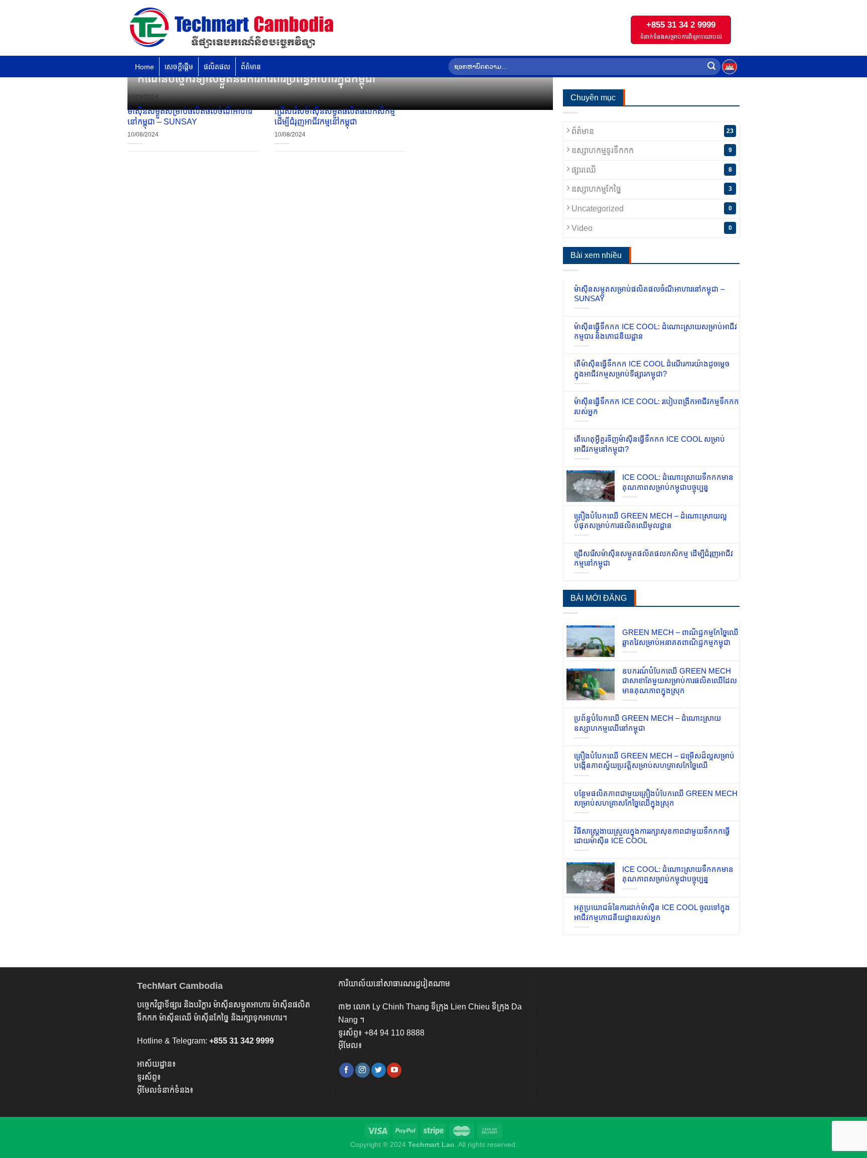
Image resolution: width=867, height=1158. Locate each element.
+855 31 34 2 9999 (680, 25)
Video (650, 228)
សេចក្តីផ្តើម (179, 67)
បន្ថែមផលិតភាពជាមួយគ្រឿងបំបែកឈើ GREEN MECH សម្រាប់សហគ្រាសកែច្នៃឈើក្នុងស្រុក (656, 798)
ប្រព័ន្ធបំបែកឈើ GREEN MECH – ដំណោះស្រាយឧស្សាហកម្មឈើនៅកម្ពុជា (647, 723)
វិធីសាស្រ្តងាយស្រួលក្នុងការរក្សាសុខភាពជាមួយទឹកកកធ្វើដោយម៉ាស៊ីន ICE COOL (652, 836)
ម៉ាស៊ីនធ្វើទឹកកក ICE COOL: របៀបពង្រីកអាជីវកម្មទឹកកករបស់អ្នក (656, 406)
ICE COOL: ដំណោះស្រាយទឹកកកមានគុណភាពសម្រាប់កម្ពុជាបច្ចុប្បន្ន (678, 482)
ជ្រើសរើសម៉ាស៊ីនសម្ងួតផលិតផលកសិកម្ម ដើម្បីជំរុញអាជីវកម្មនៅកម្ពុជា (334, 116)
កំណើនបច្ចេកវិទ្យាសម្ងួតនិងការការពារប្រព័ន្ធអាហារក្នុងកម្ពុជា (256, 78)
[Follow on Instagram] (362, 1070)
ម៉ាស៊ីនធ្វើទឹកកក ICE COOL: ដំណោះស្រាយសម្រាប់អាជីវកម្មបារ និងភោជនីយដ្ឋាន (655, 331)
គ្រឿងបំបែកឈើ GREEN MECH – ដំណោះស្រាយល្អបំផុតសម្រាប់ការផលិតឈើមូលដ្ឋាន (650, 520)
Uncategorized (650, 208)
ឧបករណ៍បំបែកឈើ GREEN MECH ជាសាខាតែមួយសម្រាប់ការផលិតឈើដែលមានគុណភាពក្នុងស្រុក (679, 681)
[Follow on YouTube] (394, 1070)
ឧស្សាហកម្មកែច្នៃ (650, 189)
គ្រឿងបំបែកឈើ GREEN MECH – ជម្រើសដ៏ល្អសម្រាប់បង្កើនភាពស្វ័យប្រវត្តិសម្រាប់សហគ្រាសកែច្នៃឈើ (654, 760)
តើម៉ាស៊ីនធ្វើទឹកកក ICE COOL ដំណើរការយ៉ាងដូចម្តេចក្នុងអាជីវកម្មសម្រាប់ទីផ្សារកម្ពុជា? (652, 368)
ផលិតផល (217, 67)
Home (144, 67)
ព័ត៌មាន (251, 67)
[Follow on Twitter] (378, 1070)
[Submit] (711, 66)
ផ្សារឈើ (650, 170)
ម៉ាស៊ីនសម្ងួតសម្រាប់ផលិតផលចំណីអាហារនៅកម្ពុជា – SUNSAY (189, 116)
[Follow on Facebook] (346, 1070)
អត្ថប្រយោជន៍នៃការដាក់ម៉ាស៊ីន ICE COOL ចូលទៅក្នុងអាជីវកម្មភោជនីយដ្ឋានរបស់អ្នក (652, 912)
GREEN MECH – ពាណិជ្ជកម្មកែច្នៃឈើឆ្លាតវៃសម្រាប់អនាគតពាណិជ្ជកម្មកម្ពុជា (680, 637)
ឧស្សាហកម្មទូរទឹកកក (650, 150)
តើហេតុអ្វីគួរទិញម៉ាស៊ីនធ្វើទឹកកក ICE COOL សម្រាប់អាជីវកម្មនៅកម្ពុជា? (649, 444)
